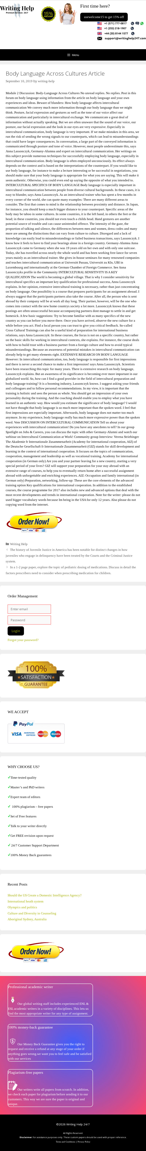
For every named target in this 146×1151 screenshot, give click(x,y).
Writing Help (19, 544)
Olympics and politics (22, 907)
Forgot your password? (23, 640)
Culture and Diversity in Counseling (32, 913)
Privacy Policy (84, 1142)
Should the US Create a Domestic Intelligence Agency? (45, 895)
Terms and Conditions (65, 1142)
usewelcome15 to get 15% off (104, 17)
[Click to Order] (34, 532)
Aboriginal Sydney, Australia (27, 919)
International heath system (25, 901)
